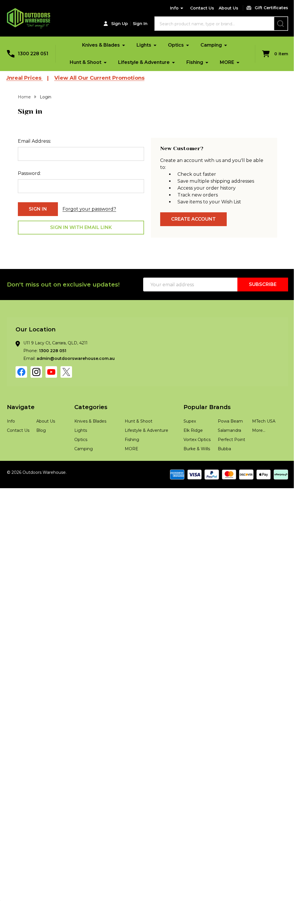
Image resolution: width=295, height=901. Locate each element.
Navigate (21, 407)
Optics (176, 45)
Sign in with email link (81, 227)
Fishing (194, 62)
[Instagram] (36, 372)
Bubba (224, 448)
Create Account (193, 219)
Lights (144, 45)
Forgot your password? (89, 209)
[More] (123, 45)
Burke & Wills (197, 448)
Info (174, 8)
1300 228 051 (52, 350)
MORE (227, 62)
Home (24, 97)
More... (258, 430)
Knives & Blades (101, 45)
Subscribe (263, 284)
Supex (190, 421)
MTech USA (263, 421)
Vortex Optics (197, 439)
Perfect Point (231, 439)
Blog (41, 430)
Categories (90, 407)
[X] (66, 372)
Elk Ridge (193, 430)
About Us (228, 8)
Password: (29, 173)
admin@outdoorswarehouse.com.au (76, 358)
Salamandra (229, 430)
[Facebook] (21, 372)
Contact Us (202, 8)
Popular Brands (207, 407)
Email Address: (34, 141)
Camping (211, 45)
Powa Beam (230, 421)
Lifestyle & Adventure (144, 62)
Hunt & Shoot (85, 62)
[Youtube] (51, 372)
